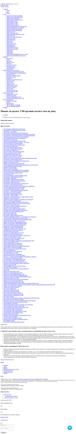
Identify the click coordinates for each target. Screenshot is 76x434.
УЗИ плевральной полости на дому (15, 34)
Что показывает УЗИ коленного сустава (14, 188)
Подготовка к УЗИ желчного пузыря (13, 258)
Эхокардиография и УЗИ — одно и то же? (14, 220)
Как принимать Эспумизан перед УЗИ (13, 294)
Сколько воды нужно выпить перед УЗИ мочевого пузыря (18, 196)
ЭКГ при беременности (10, 250)
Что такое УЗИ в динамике (10, 267)
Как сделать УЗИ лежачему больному (13, 149)
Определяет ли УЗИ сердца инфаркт (13, 247)
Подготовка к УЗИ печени (10, 214)
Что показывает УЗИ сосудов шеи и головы (15, 266)
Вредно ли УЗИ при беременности (12, 200)
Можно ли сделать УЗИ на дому (12, 204)
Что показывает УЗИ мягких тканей (13, 166)
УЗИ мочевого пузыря (12, 47)
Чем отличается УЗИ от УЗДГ (11, 242)
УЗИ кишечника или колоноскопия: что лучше (15, 302)
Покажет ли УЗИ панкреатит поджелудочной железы (17, 315)
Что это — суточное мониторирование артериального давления (20, 256)
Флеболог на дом (11, 66)
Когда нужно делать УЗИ (10, 212)
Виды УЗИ (6, 270)
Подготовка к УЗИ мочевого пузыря (13, 194)
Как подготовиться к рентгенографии (13, 143)
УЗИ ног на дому (11, 38)
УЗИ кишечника (11, 45)
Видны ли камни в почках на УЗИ (12, 153)
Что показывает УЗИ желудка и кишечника (15, 138)
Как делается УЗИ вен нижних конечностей (15, 224)
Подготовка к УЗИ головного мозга (13, 159)
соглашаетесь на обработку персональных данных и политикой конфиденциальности (30, 379)
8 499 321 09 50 (4, 5)
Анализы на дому (11, 87)
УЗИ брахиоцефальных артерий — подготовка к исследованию (20, 216)
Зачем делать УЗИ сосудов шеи (11, 291)
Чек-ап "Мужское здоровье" (14, 105)
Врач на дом (10, 58)
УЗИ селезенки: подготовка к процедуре (14, 306)
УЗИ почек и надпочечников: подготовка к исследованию (18, 199)
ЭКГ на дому (10, 82)
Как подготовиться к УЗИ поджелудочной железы (16, 161)
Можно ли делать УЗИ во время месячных (14, 208)
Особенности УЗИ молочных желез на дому (15, 228)
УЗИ (5, 14)
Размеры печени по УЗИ (10, 264)
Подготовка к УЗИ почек (10, 178)
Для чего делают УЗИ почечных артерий (14, 151)
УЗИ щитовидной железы (13, 18)
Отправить (3, 432)
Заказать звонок (5, 6)
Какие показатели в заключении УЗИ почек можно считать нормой (21, 164)
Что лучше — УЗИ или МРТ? (11, 195)
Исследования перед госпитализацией (16, 73)
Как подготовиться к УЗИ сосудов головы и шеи (16, 307)
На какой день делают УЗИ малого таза (13, 211)
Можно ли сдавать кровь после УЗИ (13, 272)
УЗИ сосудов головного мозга (14, 37)
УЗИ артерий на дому (12, 23)
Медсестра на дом (11, 77)
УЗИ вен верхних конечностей (14, 30)
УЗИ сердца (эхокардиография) (14, 15)
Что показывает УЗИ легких (11, 303)
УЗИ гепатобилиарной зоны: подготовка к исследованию (18, 304)
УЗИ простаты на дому (12, 49)
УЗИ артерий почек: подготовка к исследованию (16, 137)
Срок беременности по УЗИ (11, 252)
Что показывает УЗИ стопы (11, 146)
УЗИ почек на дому (11, 43)
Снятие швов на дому (12, 94)
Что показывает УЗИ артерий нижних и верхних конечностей (19, 135)
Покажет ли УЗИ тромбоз (10, 167)
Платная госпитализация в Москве (15, 71)
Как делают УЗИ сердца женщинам (13, 254)
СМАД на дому (10, 83)
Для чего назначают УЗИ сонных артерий (14, 187)
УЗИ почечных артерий (13, 25)
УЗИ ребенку (10, 53)
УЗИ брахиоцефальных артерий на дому (17, 26)
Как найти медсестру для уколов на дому (14, 238)
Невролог (9, 63)
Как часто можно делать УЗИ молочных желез (15, 262)
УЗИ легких (10, 41)
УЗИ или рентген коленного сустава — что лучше (16, 142)
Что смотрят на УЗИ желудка (11, 150)
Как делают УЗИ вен (9, 296)
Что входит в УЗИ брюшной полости (13, 184)
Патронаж (9, 78)
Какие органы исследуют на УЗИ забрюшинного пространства (20, 300)
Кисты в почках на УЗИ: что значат (13, 318)
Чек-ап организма (8, 99)
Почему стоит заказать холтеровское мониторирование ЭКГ (19, 240)
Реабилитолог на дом (12, 85)
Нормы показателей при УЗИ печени (13, 244)
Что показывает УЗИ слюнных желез (13, 172)
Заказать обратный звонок (7, 123)
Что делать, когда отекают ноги (11, 207)
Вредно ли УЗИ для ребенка (11, 168)
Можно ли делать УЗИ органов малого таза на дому (17, 235)
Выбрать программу (12, 101)
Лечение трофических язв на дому (15, 98)
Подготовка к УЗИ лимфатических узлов (14, 274)
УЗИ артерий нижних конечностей (15, 27)
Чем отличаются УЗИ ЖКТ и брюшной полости (16, 319)
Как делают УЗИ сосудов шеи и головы (14, 299)
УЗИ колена (10, 51)
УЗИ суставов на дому (12, 33)
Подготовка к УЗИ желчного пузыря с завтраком (16, 268)
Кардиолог (9, 61)
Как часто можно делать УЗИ (11, 231)
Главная (6, 9)
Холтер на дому (10, 81)
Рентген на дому (11, 74)
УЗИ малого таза (11, 35)
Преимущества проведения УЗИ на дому (14, 282)
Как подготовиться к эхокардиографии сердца (15, 175)
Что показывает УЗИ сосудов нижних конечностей (16, 246)
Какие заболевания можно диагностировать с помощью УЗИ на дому (21, 283)
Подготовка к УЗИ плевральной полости (14, 322)
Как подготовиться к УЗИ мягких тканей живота (16, 171)
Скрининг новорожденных (13, 75)
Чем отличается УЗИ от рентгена (12, 154)
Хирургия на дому (8, 93)
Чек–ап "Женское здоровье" (14, 106)
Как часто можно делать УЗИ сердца (13, 251)
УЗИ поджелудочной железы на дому (16, 55)
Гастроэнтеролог (11, 67)
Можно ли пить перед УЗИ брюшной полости (15, 223)
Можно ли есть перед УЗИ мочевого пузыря (15, 248)
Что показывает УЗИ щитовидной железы (14, 129)
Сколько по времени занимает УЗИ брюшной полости (17, 276)
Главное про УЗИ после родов (11, 287)
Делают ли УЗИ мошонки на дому (12, 236)
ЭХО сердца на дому (12, 86)
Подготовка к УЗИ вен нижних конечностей (15, 206)
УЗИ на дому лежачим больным (15, 17)
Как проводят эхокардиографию (12, 239)
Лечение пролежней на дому (14, 97)
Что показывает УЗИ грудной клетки (13, 310)
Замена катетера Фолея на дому (14, 79)
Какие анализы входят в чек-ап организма (14, 255)
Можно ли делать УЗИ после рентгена (13, 280)
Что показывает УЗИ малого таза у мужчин (15, 130)
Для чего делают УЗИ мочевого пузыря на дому (16, 218)
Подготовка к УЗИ (8, 174)
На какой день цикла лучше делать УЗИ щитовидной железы (19, 186)
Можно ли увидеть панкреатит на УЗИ (13, 295)
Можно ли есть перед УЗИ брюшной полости (15, 222)
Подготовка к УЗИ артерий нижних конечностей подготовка (19, 134)
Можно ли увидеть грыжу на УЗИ (12, 157)
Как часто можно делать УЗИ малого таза (14, 260)
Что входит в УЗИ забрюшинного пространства (16, 190)
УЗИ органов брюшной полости (15, 19)
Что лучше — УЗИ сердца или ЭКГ (13, 191)
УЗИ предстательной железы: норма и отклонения (16, 263)
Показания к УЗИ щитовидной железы (13, 226)
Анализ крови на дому (12, 91)
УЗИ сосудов (10, 42)
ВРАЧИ (5, 57)
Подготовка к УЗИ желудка (11, 139)
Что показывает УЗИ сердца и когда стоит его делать (17, 203)
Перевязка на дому (11, 95)
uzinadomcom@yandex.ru (11, 396)
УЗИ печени (10, 50)
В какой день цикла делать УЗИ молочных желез (16, 183)
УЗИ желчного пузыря (12, 22)
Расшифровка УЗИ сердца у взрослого (13, 230)
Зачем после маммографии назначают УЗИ (14, 141)
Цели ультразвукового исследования (13, 243)
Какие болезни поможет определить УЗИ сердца (16, 202)
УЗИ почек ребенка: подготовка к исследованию (16, 279)
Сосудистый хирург (12, 65)
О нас (8, 10)
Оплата (8, 102)
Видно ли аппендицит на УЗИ (11, 278)
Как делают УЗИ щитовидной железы (13, 215)
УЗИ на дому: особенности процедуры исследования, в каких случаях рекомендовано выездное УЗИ (29, 284)
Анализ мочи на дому (12, 90)
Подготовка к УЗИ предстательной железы (14, 180)
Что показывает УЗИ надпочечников (13, 308)
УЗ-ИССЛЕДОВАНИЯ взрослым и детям (17, 54)
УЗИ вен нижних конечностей (14, 29)
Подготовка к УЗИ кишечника (11, 290)
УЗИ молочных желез (12, 21)
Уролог (8, 59)
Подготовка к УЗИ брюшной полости (13, 176)
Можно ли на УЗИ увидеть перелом (13, 286)
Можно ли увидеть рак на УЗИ (11, 271)
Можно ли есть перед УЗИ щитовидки (13, 227)
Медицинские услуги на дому (11, 70)
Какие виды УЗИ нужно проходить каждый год (16, 133)
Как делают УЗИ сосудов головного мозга (14, 145)
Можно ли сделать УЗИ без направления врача (15, 275)
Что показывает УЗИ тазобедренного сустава (15, 311)
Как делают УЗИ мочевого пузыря (12, 292)
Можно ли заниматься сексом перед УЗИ (14, 163)
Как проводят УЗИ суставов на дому (13, 234)
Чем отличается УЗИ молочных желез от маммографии (17, 219)
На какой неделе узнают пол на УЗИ (13, 155)
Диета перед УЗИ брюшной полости (13, 147)
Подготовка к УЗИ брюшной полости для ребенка (16, 170)
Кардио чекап (10, 103)
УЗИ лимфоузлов (11, 46)
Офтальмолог (10, 69)
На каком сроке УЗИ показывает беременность (15, 210)
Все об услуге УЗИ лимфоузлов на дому (14, 232)
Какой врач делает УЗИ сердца (11, 198)
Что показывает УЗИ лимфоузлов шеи (13, 312)
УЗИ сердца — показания (10, 131)
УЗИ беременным (11, 39)
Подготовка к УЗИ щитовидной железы (14, 179)
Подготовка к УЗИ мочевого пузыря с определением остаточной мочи (21, 298)
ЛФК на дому (10, 89)
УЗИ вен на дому (11, 31)
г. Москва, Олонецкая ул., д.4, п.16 (11, 397)
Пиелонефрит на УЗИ (9, 320)
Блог (8, 11)
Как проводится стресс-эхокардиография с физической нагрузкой (20, 158)
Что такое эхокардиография (10, 316)
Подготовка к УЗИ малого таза (11, 182)
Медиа (8, 13)
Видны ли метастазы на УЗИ (11, 314)
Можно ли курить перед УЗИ (11, 162)
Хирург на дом (10, 62)
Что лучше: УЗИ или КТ (10, 288)
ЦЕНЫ (5, 107)
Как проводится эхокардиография (12, 192)
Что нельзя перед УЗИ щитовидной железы (15, 259)
